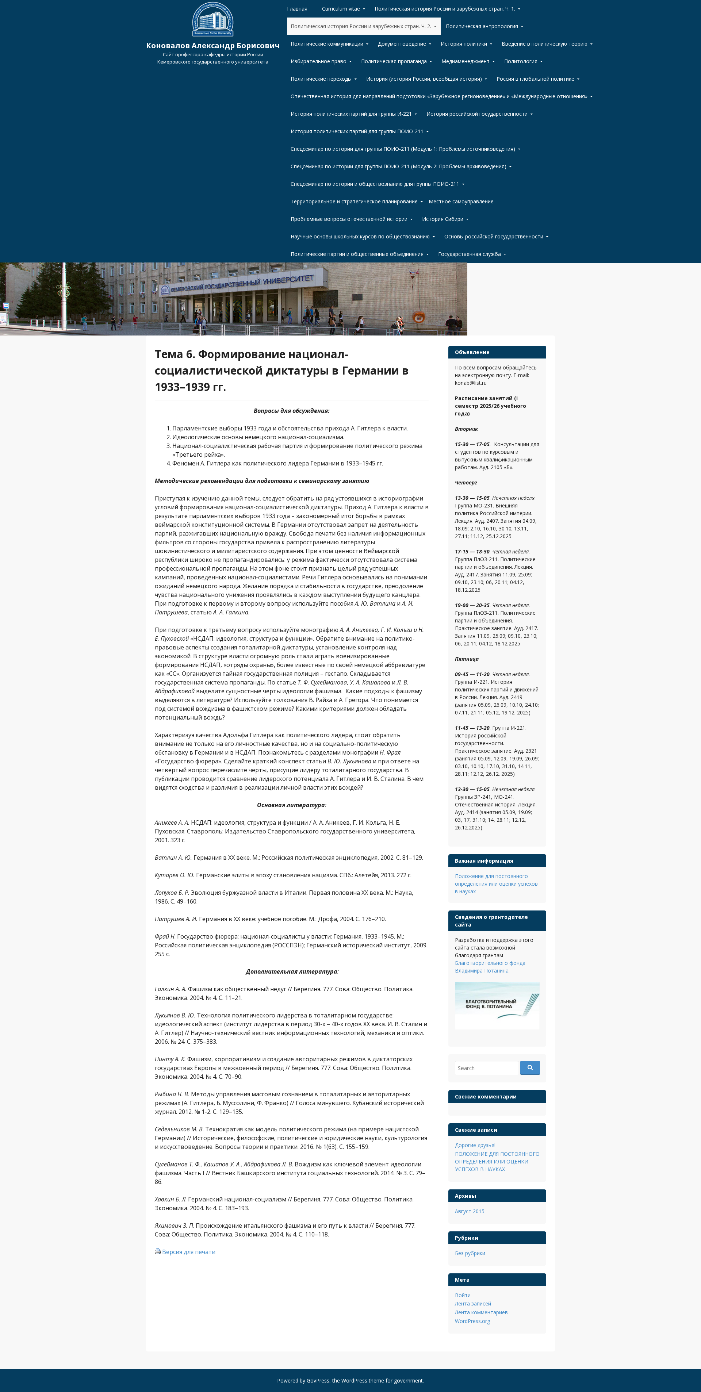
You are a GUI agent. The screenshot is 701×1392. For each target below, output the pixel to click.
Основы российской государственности (493, 236)
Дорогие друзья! (475, 1145)
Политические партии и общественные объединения (357, 253)
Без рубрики (470, 1253)
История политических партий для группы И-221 (351, 113)
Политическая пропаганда (394, 61)
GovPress (318, 1380)
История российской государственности (477, 113)
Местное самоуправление (461, 201)
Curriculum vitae (341, 8)
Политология (520, 61)
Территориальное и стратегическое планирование (354, 201)
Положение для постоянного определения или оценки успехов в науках (496, 884)
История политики (464, 43)
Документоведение (402, 43)
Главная (297, 8)
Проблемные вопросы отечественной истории (349, 218)
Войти (463, 1295)
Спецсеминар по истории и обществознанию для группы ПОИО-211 (375, 183)
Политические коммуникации (327, 43)
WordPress (354, 1380)
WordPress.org (472, 1321)
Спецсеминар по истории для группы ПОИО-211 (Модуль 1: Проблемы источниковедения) (403, 148)
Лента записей (473, 1303)
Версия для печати (188, 1252)
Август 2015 (469, 1211)
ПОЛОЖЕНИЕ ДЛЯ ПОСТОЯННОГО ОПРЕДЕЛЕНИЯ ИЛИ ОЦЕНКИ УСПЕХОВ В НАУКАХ (497, 1161)
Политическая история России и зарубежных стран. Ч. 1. (445, 8)
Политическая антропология (482, 26)
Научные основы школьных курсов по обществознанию (360, 236)
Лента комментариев (481, 1312)
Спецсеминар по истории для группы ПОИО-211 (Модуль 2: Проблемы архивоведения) (398, 166)
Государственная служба (469, 253)
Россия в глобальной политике (535, 78)
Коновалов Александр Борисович (213, 45)
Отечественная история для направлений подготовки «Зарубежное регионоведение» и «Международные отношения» (439, 96)
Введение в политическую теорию (544, 43)
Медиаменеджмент (465, 61)
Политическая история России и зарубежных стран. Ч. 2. (361, 26)
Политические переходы (321, 78)
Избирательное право (318, 61)
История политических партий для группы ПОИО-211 (357, 131)
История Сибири (442, 218)
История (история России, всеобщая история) (424, 78)
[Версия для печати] (158, 1252)
